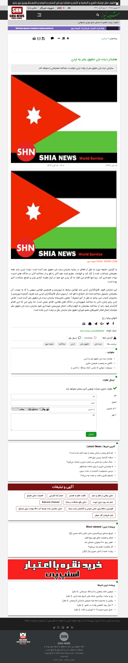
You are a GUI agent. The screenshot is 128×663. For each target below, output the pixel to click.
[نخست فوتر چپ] (23, 638)
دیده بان (98, 344)
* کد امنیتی (111, 408)
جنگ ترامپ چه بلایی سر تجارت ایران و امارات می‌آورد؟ (89, 462)
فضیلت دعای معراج (35, 495)
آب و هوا (81, 621)
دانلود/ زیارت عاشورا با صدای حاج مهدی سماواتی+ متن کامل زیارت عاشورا (88, 22)
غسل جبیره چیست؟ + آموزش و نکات (93, 609)
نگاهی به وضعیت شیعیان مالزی (99, 363)
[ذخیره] (43, 38)
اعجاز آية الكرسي (56, 495)
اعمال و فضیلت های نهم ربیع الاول (99, 538)
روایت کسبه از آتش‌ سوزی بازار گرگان (97, 551)
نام (115, 395)
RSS (27, 621)
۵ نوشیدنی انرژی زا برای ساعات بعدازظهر (96, 466)
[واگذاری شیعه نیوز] (64, 27)
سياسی (104, 38)
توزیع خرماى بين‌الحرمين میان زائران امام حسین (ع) (91, 533)
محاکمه (62, 344)
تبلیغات (61, 621)
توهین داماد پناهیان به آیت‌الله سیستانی (92, 591)
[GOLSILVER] (63, 569)
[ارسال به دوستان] (38, 38)
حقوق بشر (84, 344)
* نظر (114, 415)
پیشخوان (113, 38)
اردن (73, 344)
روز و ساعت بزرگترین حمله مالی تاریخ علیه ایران (89, 596)
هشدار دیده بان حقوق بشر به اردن (98, 359)
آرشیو (98, 621)
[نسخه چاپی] (34, 38)
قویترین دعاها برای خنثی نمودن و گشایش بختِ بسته (90, 508)
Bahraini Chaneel (50, 502)
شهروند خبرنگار (47, 8)
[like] (91, 338)
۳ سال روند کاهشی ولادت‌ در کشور (95, 605)
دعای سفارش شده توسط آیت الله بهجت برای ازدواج (40, 508)
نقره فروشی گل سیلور (104, 515)
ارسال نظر (73, 338)
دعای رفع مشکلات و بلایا (76, 502)
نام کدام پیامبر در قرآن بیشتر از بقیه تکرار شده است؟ (91, 453)
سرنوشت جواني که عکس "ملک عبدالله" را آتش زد (91, 368)
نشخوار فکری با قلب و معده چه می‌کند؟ (96, 475)
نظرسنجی (52, 621)
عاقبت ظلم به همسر (77, 495)
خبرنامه (34, 621)
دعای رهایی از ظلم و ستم (102, 495)
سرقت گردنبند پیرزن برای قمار (100, 457)
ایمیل (114, 402)
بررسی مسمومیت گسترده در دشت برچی (96, 471)
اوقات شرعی (71, 621)
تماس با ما (32, 8)
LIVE (59, 8)
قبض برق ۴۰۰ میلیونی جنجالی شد (98, 542)
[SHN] (17, 13)
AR (69, 8)
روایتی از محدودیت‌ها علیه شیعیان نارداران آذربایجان (87, 600)
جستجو (42, 621)
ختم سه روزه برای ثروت (103, 502)
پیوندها (90, 621)
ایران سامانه (58, 659)
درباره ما (116, 621)
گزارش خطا (107, 338)
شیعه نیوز (49, 344)
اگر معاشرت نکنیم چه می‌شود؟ (100, 547)
